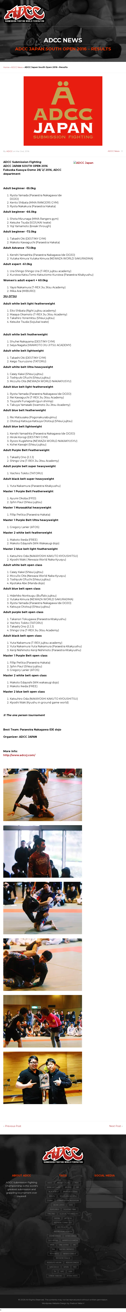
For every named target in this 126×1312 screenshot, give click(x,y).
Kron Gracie (55, 1236)
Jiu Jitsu (68, 1218)
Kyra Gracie (71, 1236)
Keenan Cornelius (63, 1223)
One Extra (64, 1245)
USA (70, 1271)
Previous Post (13, 1126)
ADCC (9, 151)
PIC (74, 1245)
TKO (74, 1267)
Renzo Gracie (69, 1254)
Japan (57, 1218)
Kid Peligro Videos (63, 1231)
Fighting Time (69, 1209)
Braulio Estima (70, 1192)
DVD (71, 1205)
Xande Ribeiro (55, 1276)
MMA (52, 1245)
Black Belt (54, 1192)
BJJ (77, 1187)
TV (55, 1271)
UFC (62, 1271)
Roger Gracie (72, 1262)
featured (54, 1209)
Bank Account (53, 1187)
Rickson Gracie (63, 1258)
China (50, 1200)
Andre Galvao (63, 1183)
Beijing (68, 1187)
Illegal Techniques (69, 1214)
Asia (77, 1183)
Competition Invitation (68, 1200)
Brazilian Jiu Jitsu (68, 1196)
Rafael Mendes (66, 1249)
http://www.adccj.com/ (19, 755)
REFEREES (54, 1254)
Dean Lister (58, 1205)
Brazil (52, 1196)
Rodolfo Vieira (54, 1262)
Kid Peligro (62, 1227)
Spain (66, 1267)
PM (53, 1249)
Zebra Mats (72, 1276)
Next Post (115, 1126)
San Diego (54, 1267)
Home (6, 67)
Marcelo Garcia (70, 1240)
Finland (51, 1214)
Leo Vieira (53, 1240)
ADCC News (17, 67)
